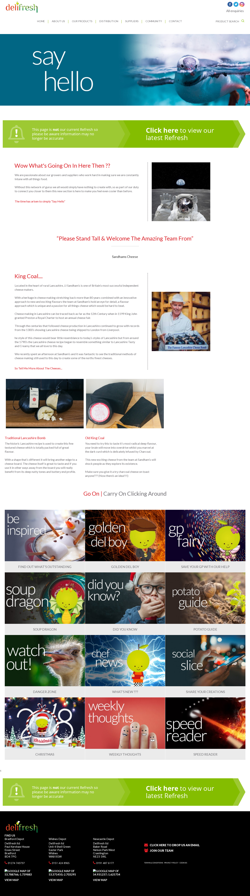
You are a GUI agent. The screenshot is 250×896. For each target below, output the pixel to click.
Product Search (228, 21)
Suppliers (132, 21)
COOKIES (183, 863)
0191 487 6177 (105, 863)
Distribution (108, 21)
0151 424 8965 (60, 863)
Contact (175, 21)
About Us (58, 21)
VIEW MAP (12, 880)
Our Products (82, 21)
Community (153, 21)
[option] (125, 70)
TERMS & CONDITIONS (153, 863)
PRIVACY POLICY (171, 863)
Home (41, 21)
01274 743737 (16, 863)
